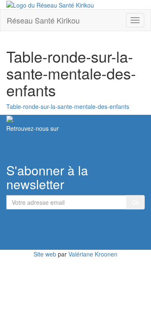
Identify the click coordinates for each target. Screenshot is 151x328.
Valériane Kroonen (92, 254)
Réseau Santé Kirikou (43, 20)
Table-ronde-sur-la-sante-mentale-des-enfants (67, 106)
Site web (45, 254)
